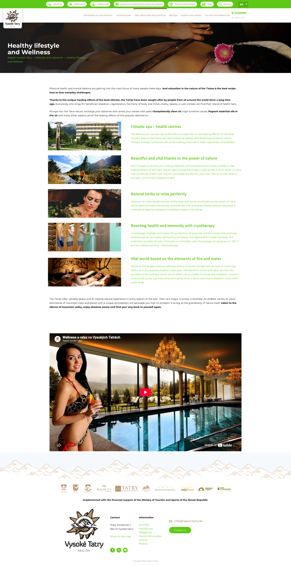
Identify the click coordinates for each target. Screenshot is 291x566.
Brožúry (143, 543)
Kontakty (144, 524)
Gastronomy (123, 15)
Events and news (191, 15)
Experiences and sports (98, 15)
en (241, 4)
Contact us (180, 530)
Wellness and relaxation (150, 15)
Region (173, 15)
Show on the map (120, 536)
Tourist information (217, 15)
